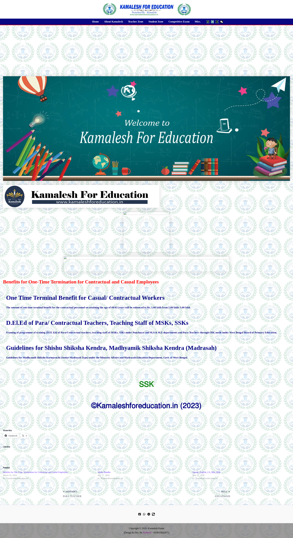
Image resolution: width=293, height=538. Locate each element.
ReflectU (147, 532)
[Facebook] (207, 21)
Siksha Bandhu (104, 472)
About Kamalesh (113, 21)
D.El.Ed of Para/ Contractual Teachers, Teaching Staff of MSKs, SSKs (97, 322)
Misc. (198, 21)
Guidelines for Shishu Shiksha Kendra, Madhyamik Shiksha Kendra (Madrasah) (111, 347)
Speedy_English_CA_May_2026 (206, 472)
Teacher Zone (135, 21)
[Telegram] (217, 21)
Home (95, 21)
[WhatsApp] (212, 21)
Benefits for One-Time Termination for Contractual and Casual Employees (35, 472)
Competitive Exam (179, 21)
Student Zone (155, 21)
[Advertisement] (146, 48)
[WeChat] (221, 21)
